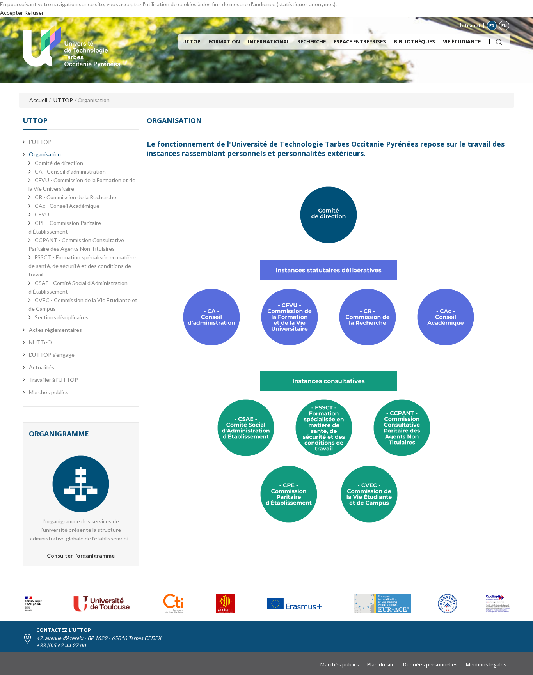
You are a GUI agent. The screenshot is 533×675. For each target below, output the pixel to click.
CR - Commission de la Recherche (75, 197)
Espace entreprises (360, 41)
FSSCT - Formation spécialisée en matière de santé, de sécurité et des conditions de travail (82, 266)
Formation (224, 41)
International (269, 41)
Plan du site (381, 664)
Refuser (34, 12)
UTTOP (191, 41)
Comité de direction (59, 162)
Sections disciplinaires (62, 317)
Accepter (11, 12)
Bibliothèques (414, 41)
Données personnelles (430, 664)
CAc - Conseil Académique (67, 205)
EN (504, 25)
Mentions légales (486, 664)
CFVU (42, 214)
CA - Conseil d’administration (70, 171)
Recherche (311, 41)
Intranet (470, 25)
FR (491, 25)
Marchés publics (339, 664)
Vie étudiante (462, 41)
